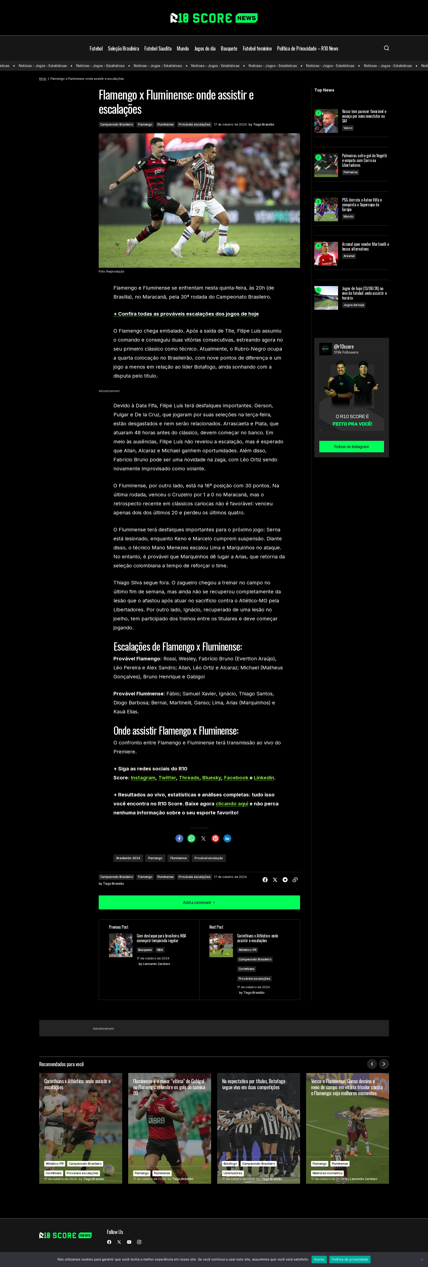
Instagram (143, 778)
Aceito (319, 1259)
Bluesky (211, 778)
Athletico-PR (248, 950)
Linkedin (264, 778)
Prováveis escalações (194, 124)
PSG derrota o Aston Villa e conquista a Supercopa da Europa (362, 205)
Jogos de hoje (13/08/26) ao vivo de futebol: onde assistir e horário (364, 293)
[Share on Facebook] (265, 880)
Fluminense (165, 124)
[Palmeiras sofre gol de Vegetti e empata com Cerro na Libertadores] (326, 165)
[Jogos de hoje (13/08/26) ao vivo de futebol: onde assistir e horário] (326, 298)
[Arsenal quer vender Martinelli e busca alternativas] (326, 254)
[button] (387, 48)
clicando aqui (232, 804)
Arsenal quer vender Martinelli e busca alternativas (365, 246)
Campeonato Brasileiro (116, 124)
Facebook (237, 778)
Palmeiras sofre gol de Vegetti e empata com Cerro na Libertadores (364, 160)
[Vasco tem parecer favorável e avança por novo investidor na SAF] (326, 121)
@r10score (344, 346)
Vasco (348, 128)
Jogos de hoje (354, 305)
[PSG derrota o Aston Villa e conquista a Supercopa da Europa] (326, 209)
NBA (160, 950)
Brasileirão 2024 (128, 858)
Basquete (145, 950)
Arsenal (349, 256)
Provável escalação (209, 858)
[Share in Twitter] (275, 880)
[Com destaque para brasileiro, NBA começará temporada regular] (149, 960)
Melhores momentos (328, 1173)
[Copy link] (295, 880)
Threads (189, 778)
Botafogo (230, 1163)
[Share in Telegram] (285, 880)
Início (43, 79)
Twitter (167, 778)
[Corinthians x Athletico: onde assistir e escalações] (80, 1128)
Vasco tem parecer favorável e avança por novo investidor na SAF (364, 116)
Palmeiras (351, 172)
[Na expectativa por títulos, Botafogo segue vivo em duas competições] (258, 1128)
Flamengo (145, 124)
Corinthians (247, 969)
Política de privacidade (350, 1259)
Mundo (349, 216)
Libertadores (233, 1173)
